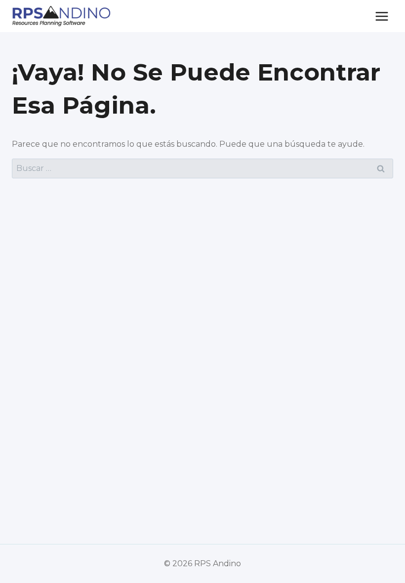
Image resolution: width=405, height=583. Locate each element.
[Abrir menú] (381, 16)
